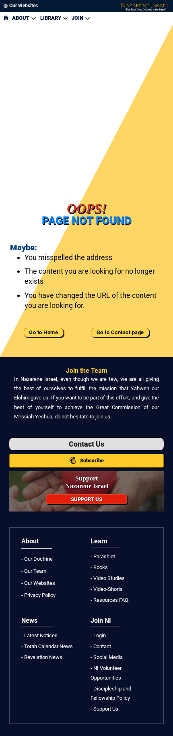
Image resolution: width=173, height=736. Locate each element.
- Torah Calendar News (47, 646)
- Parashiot (103, 556)
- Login (98, 635)
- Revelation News (41, 657)
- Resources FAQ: (110, 600)
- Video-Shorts (107, 589)
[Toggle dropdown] (33, 18)
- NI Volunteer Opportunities (106, 672)
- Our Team (33, 571)
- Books (99, 567)
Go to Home (43, 333)
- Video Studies (108, 578)
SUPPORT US (86, 499)
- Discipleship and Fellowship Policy (111, 693)
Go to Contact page (120, 333)
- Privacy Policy (38, 595)
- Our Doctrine (37, 559)
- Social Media (107, 657)
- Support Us (104, 709)
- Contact (101, 646)
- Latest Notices (39, 635)
